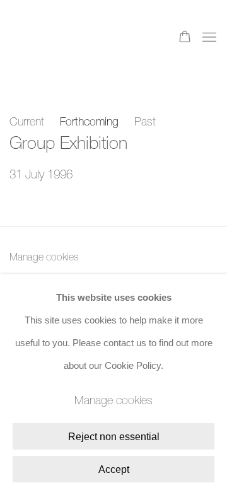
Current (26, 121)
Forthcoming (89, 121)
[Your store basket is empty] (184, 37)
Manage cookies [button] (44, 256)
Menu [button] (208, 37)
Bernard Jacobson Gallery (59, 38)
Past (145, 121)
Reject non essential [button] (114, 436)
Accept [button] (113, 469)
